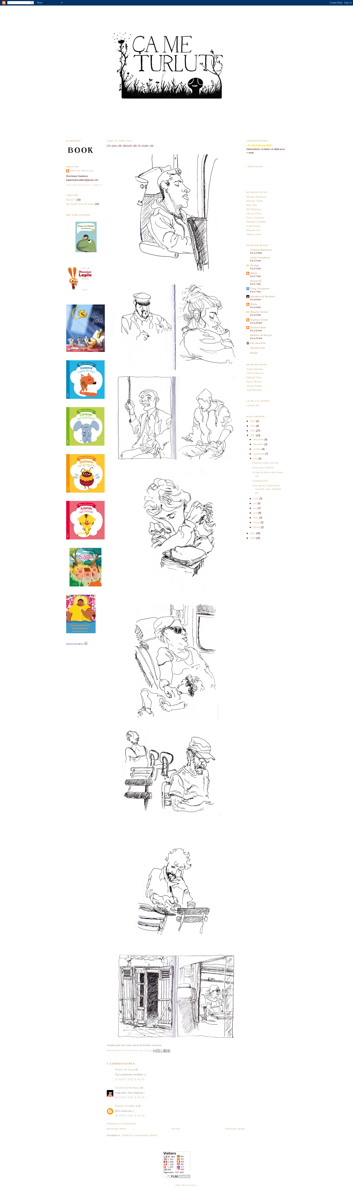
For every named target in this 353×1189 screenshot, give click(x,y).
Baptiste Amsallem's (75, 644)
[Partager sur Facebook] (165, 1051)
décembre (258, 439)
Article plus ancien (235, 1128)
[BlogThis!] (158, 1051)
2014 (253, 426)
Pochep (254, 265)
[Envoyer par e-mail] (154, 1051)
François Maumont (261, 250)
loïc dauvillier (258, 343)
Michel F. (71, 199)
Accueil (175, 1128)
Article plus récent (116, 1128)
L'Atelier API (253, 405)
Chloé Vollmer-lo (255, 373)
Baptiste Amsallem (81, 171)
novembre (258, 444)
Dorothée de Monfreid (126, 1087)
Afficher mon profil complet (84, 185)
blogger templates (165, 1185)
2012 (253, 435)
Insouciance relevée (263, 467)
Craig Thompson (259, 288)
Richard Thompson (256, 196)
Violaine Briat (258, 327)
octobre (257, 449)
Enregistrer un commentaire (121, 1123)
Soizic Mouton (254, 381)
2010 (253, 538)
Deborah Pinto (253, 377)
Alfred (253, 273)
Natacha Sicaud (259, 312)
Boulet (254, 352)
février (257, 522)
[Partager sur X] (161, 1051)
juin (255, 503)
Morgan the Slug (123, 1069)
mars (256, 517)
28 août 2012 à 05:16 (130, 1097)
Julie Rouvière (253, 390)
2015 (253, 421)
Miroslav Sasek (254, 201)
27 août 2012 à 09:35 (130, 1079)
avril (255, 513)
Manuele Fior (253, 230)
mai (255, 508)
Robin (253, 304)
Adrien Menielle (254, 369)
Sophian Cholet (259, 319)
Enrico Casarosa (255, 217)
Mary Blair (251, 205)
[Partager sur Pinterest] (168, 1051)
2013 (253, 430)
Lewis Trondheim (260, 257)
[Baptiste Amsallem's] (86, 643)
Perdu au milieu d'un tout (265, 462)
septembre (259, 453)
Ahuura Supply (254, 386)
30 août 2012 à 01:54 (130, 1115)
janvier (257, 527)
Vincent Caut (257, 348)
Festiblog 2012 (260, 480)
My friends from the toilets (80, 204)
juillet (256, 498)
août (255, 458)
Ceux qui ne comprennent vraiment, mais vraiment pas (266, 489)
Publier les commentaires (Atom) (139, 1135)
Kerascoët (255, 281)
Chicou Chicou (254, 213)
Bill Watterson (253, 209)
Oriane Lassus (254, 234)
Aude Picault (253, 226)
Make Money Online (186, 1185)
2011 (253, 533)
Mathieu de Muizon (261, 335)
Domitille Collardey (256, 221)
